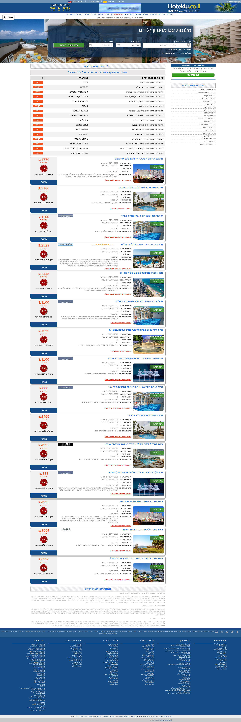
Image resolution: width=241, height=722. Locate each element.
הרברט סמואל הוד (76, 648)
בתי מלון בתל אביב (106, 631)
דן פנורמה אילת (222, 648)
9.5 (43, 282)
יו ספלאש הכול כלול (220, 644)
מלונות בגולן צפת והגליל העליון (35, 656)
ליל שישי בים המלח (184, 684)
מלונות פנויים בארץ (39, 665)
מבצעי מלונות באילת (183, 674)
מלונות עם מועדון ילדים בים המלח (149, 87)
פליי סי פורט (114, 672)
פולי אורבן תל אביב (112, 666)
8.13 (44, 339)
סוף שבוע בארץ (40, 694)
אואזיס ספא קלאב (76, 647)
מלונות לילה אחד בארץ (38, 696)
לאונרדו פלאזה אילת (220, 650)
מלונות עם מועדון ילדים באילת (151, 82)
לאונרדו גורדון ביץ (112, 654)
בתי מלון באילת (138, 631)
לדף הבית (211, 631)
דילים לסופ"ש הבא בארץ (37, 699)
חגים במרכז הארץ (184, 663)
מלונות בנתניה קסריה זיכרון (36, 650)
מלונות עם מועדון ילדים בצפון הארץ (149, 134)
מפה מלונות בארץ (39, 695)
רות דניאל (115, 663)
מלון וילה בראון (113, 683)
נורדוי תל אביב (113, 677)
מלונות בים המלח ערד (38, 645)
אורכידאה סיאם (222, 659)
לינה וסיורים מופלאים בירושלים (180, 688)
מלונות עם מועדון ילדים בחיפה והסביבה (147, 130)
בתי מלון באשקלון (63, 631)
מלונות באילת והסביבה (38, 644)
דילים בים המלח (185, 647)
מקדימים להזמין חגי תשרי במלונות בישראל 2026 (177, 648)
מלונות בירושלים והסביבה (37, 651)
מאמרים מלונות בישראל (162, 631)
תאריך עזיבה (108, 41)
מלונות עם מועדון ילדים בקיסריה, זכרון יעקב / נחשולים (141, 148)
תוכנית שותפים (222, 669)
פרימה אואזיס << (209, 133)
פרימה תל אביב (113, 652)
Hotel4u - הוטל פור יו (24, 631)
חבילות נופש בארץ (39, 681)
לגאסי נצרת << (210, 142)
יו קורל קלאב (223, 663)
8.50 (44, 539)
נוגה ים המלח (77, 652)
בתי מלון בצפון (43, 631)
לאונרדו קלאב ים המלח (74, 658)
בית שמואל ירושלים (148, 647)
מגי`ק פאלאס (222, 645)
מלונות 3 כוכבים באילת (38, 662)
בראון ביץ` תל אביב (112, 669)
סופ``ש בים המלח (184, 658)
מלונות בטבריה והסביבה (37, 652)
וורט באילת (223, 662)
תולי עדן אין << (210, 96)
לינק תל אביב (114, 676)
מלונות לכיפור (41, 674)
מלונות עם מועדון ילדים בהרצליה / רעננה (147, 139)
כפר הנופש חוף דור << (207, 93)
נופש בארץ (42, 685)
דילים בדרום (186, 662)
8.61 (44, 368)
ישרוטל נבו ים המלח (75, 661)
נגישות (9, 17)
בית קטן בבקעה (149, 648)
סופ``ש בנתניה (185, 675)
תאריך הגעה (136, 41)
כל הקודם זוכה (13, 631)
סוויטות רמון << (210, 113)
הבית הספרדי (149, 677)
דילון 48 (42, 706)
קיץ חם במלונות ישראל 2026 (181, 689)
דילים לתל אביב (185, 685)
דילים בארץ (142, 14)
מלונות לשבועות (40, 678)
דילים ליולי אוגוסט (74, 14)
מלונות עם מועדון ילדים (123, 18)
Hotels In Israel (78, 1)
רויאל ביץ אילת (222, 656)
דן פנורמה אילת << (208, 90)
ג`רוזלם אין (150, 650)
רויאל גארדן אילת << (208, 145)
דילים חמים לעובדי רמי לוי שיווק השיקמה (177, 691)
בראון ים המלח (77, 666)
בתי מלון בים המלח (127, 631)
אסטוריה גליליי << (209, 139)
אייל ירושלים (150, 663)
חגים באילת (186, 654)
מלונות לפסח (41, 676)
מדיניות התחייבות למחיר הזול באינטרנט (197, 631)
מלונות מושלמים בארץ (38, 690)
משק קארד (41, 702)
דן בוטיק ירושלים (149, 659)
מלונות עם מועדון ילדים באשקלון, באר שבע (146, 101)
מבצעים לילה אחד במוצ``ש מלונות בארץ (32, 688)
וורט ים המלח (77, 662)
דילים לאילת (5, 631)
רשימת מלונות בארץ (39, 680)
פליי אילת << (211, 104)
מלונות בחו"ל (117, 14)
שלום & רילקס (113, 656)
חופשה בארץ (41, 684)
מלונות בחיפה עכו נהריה (37, 647)
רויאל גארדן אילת (221, 666)
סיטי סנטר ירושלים (148, 655)
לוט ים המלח (78, 654)
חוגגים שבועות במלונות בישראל (180, 652)
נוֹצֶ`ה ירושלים (149, 644)
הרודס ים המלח (77, 663)
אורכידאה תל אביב (112, 655)
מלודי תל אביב (113, 645)
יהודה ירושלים (149, 684)
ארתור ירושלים (149, 676)
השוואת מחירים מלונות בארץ (36, 658)
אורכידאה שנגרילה (221, 665)
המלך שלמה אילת (221, 658)
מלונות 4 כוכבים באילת (38, 661)
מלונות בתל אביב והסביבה (37, 648)
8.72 (44, 454)
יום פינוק (42, 687)
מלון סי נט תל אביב (112, 658)
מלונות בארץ (34, 631)
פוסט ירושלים (150, 651)
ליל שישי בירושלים (184, 680)
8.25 (44, 197)
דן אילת (224, 647)
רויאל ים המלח (77, 656)
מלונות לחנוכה (40, 677)
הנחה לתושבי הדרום (38, 705)
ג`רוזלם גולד (150, 662)
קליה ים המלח (77, 650)
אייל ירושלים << (210, 110)
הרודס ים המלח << (208, 98)
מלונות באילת (104, 14)
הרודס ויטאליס (222, 652)
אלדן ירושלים (150, 670)
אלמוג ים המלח (77, 645)
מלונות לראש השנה (39, 672)
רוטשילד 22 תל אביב (111, 667)
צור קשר (110, 1)
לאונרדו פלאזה (77, 655)
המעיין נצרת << (210, 116)
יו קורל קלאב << (210, 136)
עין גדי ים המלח (77, 651)
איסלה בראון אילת (221, 667)
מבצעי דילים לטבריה (183, 659)
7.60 (44, 168)
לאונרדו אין (78, 644)
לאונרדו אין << (210, 130)
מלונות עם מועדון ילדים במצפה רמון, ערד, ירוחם (144, 97)
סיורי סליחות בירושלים (183, 644)
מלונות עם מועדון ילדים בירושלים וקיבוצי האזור (144, 115)
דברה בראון (114, 650)
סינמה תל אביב (113, 644)
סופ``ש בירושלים (185, 660)
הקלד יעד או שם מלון (183, 41)
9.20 (44, 568)
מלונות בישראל (157, 14)
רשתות (130, 14)
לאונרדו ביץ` (114, 648)
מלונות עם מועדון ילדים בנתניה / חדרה (148, 120)
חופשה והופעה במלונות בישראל (180, 645)
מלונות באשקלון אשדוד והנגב (36, 654)
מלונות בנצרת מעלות (38, 655)
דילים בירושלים (185, 682)
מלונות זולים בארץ (39, 670)
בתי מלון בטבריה (73, 631)
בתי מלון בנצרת (52, 631)
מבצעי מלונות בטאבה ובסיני (181, 655)
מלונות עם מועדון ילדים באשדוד (150, 106)
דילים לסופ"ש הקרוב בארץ (37, 698)
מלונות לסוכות (41, 673)
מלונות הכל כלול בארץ (38, 692)
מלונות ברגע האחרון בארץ (37, 701)
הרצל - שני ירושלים (148, 680)
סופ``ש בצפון (186, 677)
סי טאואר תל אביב (112, 651)
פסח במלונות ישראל (184, 692)
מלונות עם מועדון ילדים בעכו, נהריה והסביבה (145, 153)
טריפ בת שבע (149, 683)
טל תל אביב (114, 647)
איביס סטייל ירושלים (147, 674)
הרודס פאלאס (222, 651)
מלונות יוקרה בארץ (39, 703)
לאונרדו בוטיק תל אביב (111, 662)
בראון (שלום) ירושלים (147, 669)
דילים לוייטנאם (40, 709)
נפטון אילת (223, 655)
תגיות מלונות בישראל (149, 631)
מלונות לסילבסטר (39, 667)
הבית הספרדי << (209, 127)
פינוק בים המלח (185, 681)
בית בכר (115, 680)
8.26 (44, 225)
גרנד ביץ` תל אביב (112, 661)
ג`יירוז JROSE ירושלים (147, 665)
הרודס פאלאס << (209, 101)
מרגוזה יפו (115, 670)
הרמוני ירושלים (149, 681)
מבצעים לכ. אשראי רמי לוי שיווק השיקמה (177, 651)
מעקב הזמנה (95, 1)
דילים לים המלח (112, 633)
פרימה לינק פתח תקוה (111, 674)
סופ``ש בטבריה (185, 669)
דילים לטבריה (103, 633)
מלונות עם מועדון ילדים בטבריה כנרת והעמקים (144, 92)
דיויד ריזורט (78, 665)
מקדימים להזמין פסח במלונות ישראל (178, 693)
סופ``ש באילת (186, 687)
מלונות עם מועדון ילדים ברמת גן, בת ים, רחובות (144, 144)
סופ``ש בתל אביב (184, 670)
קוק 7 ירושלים (149, 656)
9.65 (44, 254)
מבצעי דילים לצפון (184, 656)
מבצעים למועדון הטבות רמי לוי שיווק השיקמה (179, 665)
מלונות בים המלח (90, 14)
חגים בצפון (187, 678)
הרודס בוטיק (223, 654)
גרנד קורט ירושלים (148, 661)
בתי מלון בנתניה (95, 631)
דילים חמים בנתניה (184, 667)
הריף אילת (223, 661)
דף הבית (120, 1)
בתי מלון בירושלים (84, 631)
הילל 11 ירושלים (149, 645)
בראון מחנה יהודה (148, 666)
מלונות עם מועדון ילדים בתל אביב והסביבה (146, 111)
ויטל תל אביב (114, 659)
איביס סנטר (150, 673)
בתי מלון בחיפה (116, 631)
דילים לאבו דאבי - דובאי (37, 710)
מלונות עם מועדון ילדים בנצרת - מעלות (147, 125)
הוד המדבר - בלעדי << (207, 119)
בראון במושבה (149, 667)
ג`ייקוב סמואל (113, 678)
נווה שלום (151, 654)
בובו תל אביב (114, 684)
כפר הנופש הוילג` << (208, 124)
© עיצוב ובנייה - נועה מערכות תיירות (161, 720)
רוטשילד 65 (114, 673)
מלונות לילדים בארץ (39, 669)
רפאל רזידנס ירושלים (147, 658)
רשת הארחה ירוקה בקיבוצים (36, 707)
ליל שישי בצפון (185, 673)
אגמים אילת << (210, 107)
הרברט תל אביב (113, 681)
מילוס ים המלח (77, 659)
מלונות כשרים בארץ (39, 666)
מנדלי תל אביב (113, 665)
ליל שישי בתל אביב (184, 671)
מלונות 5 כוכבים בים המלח (37, 663)
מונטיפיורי (151, 652)
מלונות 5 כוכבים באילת (38, 659)
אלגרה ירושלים (149, 672)
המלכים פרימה (149, 678)
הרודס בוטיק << (210, 122)
